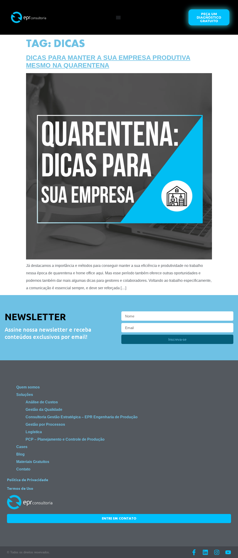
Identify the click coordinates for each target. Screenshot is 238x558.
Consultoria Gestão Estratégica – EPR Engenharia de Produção (82, 417)
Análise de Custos (42, 402)
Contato (23, 469)
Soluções (24, 395)
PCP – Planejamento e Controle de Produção (65, 439)
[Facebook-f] (194, 552)
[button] (118, 17)
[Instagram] (217, 552)
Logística (34, 432)
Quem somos (28, 387)
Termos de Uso (20, 488)
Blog (20, 454)
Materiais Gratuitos (32, 462)
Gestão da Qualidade (44, 410)
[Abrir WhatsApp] (226, 546)
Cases (21, 447)
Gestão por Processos (45, 424)
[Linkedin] (205, 552)
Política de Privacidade (27, 479)
